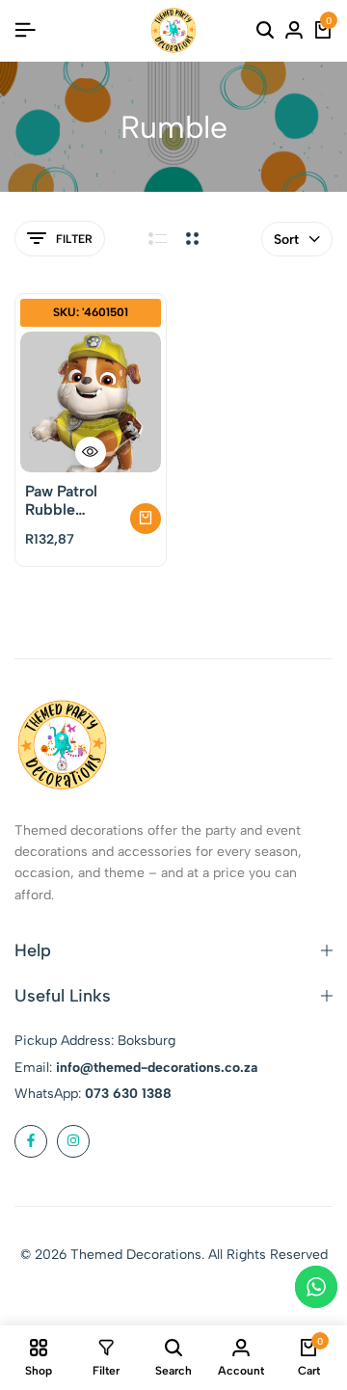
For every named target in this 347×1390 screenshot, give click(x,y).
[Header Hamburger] (25, 30)
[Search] (265, 31)
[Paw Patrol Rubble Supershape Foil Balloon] (90, 402)
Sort (286, 239)
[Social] (30, 1141)
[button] (145, 518)
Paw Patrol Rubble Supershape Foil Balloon (67, 500)
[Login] (294, 31)
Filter (74, 239)
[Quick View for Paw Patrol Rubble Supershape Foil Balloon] (90, 452)
